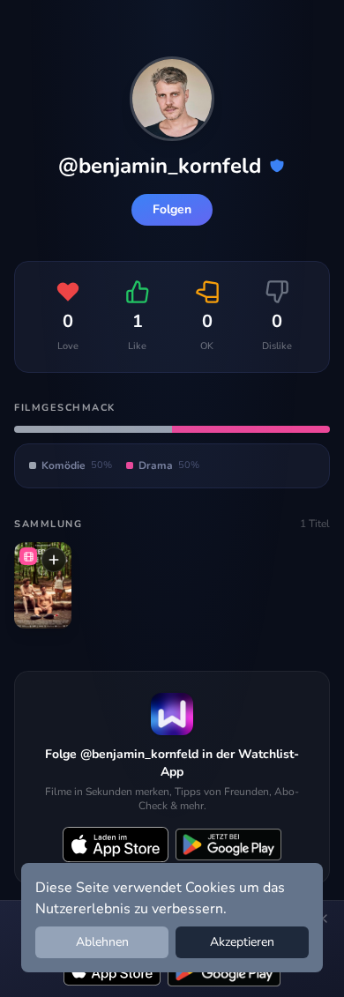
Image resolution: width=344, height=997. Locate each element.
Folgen (172, 209)
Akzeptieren (242, 942)
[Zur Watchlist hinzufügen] (53, 559)
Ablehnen (102, 942)
